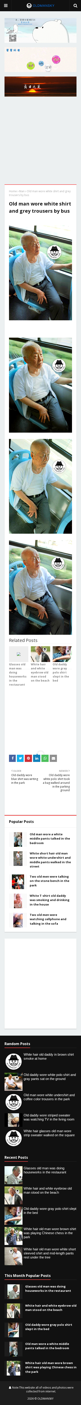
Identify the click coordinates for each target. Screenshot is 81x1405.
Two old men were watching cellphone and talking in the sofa (48, 919)
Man (22, 191)
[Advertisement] (40, 141)
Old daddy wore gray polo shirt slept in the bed (48, 1327)
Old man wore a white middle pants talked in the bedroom (50, 838)
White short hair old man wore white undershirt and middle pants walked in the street (50, 860)
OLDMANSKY (45, 1398)
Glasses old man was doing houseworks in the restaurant (48, 1288)
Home (13, 191)
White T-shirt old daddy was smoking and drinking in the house (50, 900)
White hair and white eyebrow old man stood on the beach (50, 1307)
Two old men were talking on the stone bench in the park (49, 880)
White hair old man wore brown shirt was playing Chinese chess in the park (50, 1367)
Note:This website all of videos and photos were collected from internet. (42, 1389)
